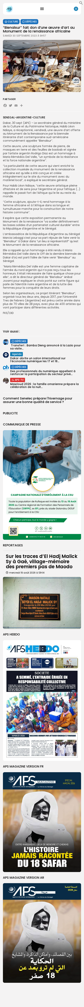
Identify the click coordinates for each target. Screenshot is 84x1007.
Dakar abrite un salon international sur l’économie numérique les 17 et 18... (38, 359)
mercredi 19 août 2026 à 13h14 (27, 572)
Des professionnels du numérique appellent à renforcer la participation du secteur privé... (42, 372)
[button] (81, 4)
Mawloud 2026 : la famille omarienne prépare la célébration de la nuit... (44, 385)
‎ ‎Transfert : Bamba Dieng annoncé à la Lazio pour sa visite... (45, 346)
